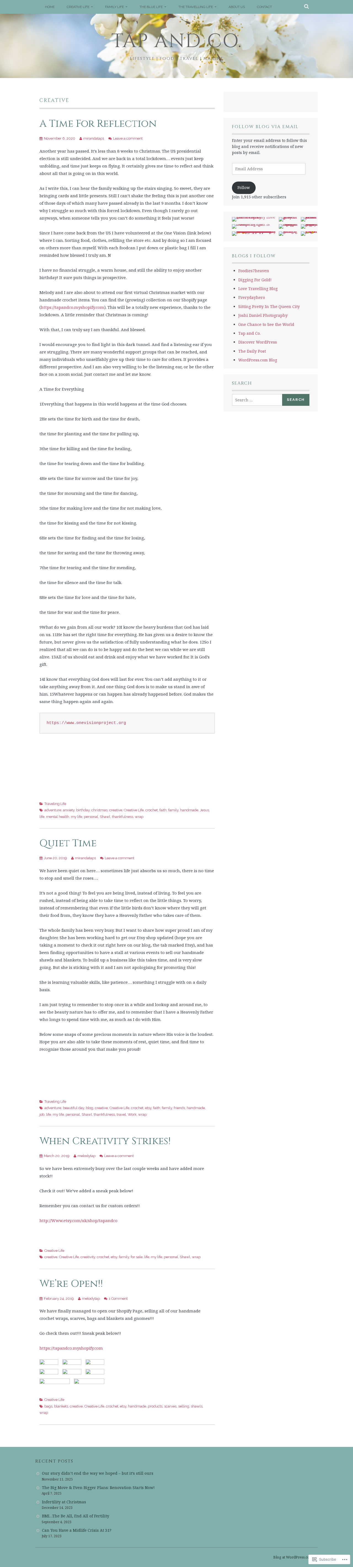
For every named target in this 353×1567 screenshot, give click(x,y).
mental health (57, 817)
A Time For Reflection (98, 123)
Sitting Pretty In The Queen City (269, 306)
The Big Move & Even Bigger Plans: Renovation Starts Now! (98, 1487)
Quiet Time (68, 843)
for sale (137, 1257)
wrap (139, 817)
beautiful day (73, 1108)
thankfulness (122, 817)
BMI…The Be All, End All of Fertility (75, 1516)
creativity (88, 1257)
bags (48, 1406)
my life (76, 817)
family (173, 810)
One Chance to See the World (266, 324)
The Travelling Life (195, 7)
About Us (237, 7)
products (155, 1406)
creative (115, 810)
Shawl (105, 817)
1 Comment (118, 1298)
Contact (264, 7)
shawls (196, 1406)
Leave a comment (128, 138)
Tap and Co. (176, 41)
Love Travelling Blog (258, 288)
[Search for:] (257, 399)
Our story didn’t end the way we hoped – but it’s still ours (97, 1473)
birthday (83, 810)
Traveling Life (55, 804)
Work (132, 1114)
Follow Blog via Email (265, 127)
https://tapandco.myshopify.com (72, 307)
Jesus (204, 810)
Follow (243, 187)
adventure (52, 810)
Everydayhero (251, 297)
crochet (151, 810)
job (41, 1114)
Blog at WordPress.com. (293, 1557)
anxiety (68, 810)
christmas (99, 810)
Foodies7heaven (253, 270)
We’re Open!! (71, 1283)
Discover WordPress (257, 342)
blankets (61, 1406)
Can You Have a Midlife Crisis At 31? (76, 1530)
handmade (189, 810)
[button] (48, 1362)
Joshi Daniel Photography (263, 315)
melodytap (86, 1156)
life (41, 817)
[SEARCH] (307, 7)
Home (50, 7)
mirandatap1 (93, 138)
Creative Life (78, 7)
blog (89, 1108)
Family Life (114, 7)
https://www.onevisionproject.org (86, 723)
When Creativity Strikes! (105, 1141)
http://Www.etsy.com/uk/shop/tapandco (78, 1220)
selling (183, 1406)
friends (179, 1108)
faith (163, 810)
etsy (148, 1108)
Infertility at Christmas (64, 1501)
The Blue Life (151, 7)
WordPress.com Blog (257, 360)
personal (91, 817)
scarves (170, 1406)
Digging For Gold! (255, 279)
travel (121, 1114)
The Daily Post (252, 351)
